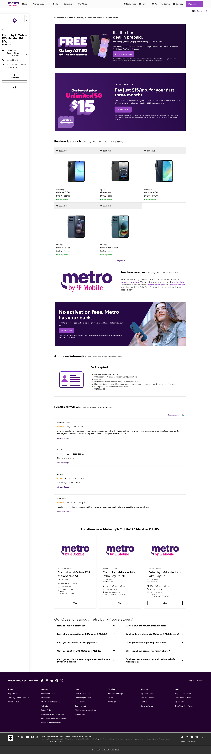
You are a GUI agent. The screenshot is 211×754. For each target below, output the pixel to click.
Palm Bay (80, 18)
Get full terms (158, 60)
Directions (15, 78)
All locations (59, 18)
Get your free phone (123, 54)
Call (14, 88)
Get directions (66, 330)
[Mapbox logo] (2, 30)
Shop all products (120, 261)
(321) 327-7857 (66, 587)
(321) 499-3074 (156, 589)
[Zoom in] (26, 17)
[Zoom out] (26, 20)
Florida (70, 18)
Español (204, 11)
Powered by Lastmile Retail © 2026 (105, 750)
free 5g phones (178, 282)
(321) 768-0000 (112, 589)
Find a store (123, 109)
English (197, 11)
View (75, 603)
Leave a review (174, 415)
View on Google (63, 438)
